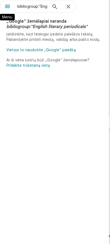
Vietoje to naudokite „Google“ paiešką (41, 49)
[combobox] (32, 6)
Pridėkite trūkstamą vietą (28, 65)
